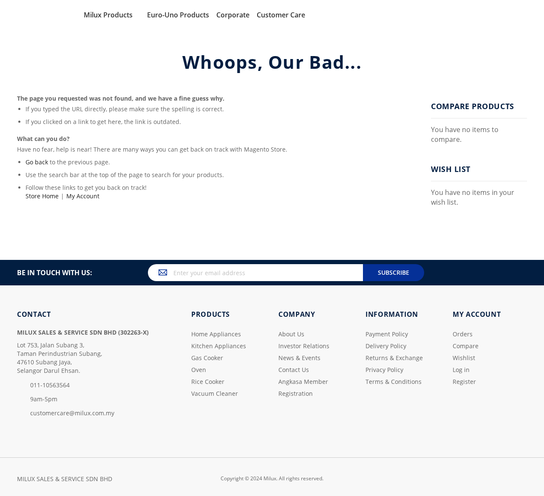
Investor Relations (303, 346)
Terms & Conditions (394, 382)
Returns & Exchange (394, 358)
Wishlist (464, 358)
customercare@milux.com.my (72, 413)
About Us (291, 334)
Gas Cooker (207, 358)
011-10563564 (50, 385)
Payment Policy (387, 334)
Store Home (42, 196)
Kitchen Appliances (218, 346)
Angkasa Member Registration (303, 387)
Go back (37, 162)
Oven (198, 370)
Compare (466, 346)
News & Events (299, 358)
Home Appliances (216, 334)
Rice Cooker (207, 382)
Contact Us (293, 370)
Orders (463, 334)
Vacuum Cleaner (214, 393)
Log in (461, 370)
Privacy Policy (384, 370)
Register (464, 382)
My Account (82, 196)
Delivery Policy (386, 346)
